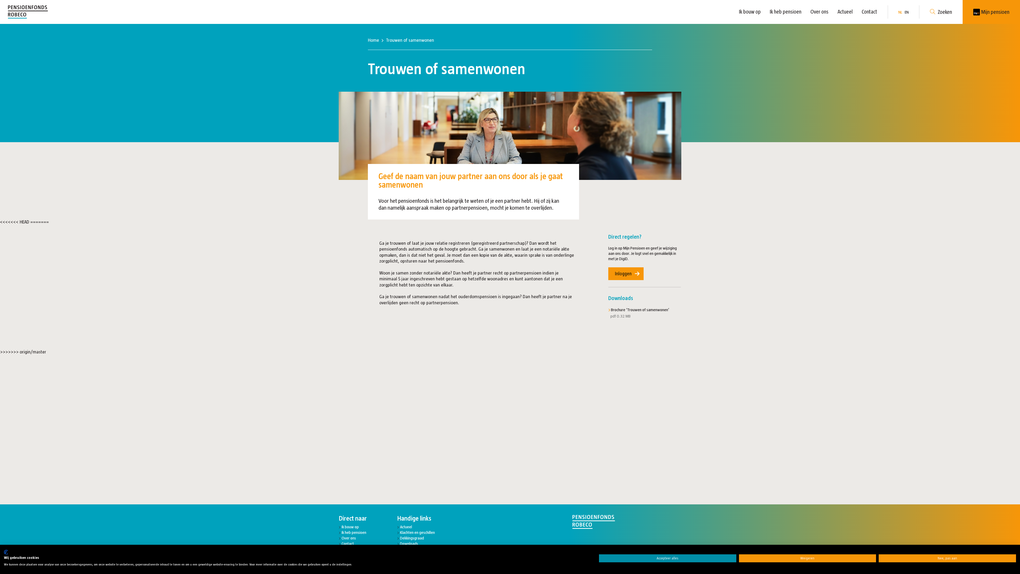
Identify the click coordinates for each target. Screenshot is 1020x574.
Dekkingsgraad (412, 538)
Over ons (819, 12)
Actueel (845, 12)
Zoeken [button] (945, 12)
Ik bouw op (750, 12)
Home (373, 40)
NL (900, 12)
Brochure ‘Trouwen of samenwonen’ (640, 309)
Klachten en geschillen (417, 532)
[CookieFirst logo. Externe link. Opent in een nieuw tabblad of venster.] (6, 552)
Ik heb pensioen (785, 12)
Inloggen (623, 273)
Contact (869, 12)
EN (907, 12)
